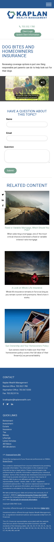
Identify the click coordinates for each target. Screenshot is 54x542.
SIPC (47, 508)
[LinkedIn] (3, 200)
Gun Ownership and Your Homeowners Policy (27, 346)
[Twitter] (3, 194)
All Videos (7, 444)
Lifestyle (7, 438)
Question (9, 147)
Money (6, 435)
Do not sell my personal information (24, 499)
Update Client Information (27, 35)
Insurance (7, 429)
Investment (8, 424)
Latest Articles (9, 441)
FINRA (43, 508)
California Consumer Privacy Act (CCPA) (32, 495)
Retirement (8, 421)
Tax (4, 432)
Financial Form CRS (13, 455)
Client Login (28, 31)
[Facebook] (3, 205)
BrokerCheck (7, 461)
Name (9, 119)
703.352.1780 (28, 26)
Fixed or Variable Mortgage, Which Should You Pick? (27, 228)
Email (9, 133)
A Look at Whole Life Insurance (27, 288)
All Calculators (9, 447)
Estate (6, 426)
